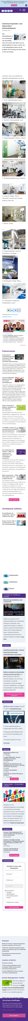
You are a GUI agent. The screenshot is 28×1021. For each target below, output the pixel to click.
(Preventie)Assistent (12, 896)
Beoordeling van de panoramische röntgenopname (11, 954)
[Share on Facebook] (15, 310)
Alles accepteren (14, 1015)
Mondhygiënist (10, 894)
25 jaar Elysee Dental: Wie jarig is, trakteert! (13, 774)
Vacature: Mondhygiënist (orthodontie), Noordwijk (11, 849)
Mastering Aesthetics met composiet (11, 753)
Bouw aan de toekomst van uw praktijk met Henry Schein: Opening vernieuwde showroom (14, 765)
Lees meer (14, 5)
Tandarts (8, 892)
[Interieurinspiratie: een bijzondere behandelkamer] (20, 36)
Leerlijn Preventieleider (10, 770)
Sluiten (13, 1009)
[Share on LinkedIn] (12, 310)
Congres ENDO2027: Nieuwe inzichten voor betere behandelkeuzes (8, 380)
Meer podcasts (23, 345)
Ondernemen (14, 314)
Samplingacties (13, 575)
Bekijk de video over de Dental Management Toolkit (13, 987)
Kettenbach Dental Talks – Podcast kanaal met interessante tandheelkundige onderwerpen (14, 652)
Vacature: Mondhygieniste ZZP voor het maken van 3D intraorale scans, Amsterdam (13, 834)
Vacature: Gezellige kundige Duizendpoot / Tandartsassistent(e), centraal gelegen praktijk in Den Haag (14, 842)
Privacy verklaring (6, 1009)
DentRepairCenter (16, 708)
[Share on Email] (8, 310)
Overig (8, 897)
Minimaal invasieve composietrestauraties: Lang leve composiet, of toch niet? (13, 944)
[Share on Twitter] (19, 310)
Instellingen (14, 1019)
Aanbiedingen (13, 582)
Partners (11, 588)
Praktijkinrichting (6, 316)
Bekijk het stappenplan (17, 822)
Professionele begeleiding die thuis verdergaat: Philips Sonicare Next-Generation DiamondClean (10, 358)
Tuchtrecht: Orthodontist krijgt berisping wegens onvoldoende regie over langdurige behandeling (14, 949)
